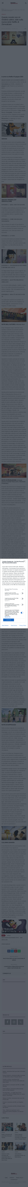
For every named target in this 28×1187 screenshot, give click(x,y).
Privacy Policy (22, 625)
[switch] (22, 593)
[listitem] (14, 590)
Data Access (14, 625)
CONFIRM (8, 619)
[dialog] (14, 593)
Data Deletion (5, 625)
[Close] (24, 561)
